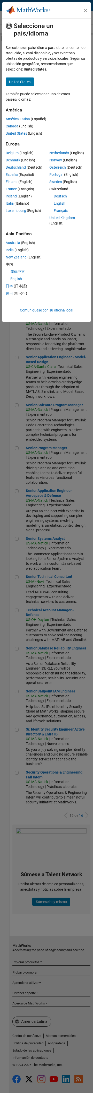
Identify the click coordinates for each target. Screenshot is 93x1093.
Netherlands (59, 153)
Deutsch (60, 196)
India (10, 250)
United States (16, 133)
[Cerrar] (85, 10)
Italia (10, 203)
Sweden (55, 182)
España (12, 174)
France (11, 189)
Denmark (13, 160)
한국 (9, 293)
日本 (9, 286)
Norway (55, 160)
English (59, 203)
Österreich (57, 167)
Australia (13, 243)
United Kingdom (62, 218)
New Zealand (16, 257)
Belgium (12, 153)
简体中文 (17, 272)
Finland (12, 182)
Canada (12, 126)
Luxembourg (16, 211)
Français (61, 211)
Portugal (56, 174)
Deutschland (16, 167)
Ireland (11, 196)
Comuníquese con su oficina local (46, 310)
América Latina (18, 119)
